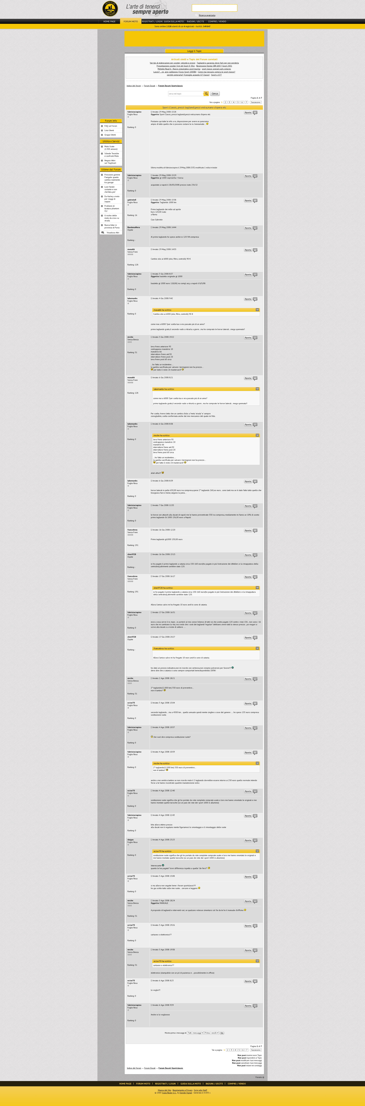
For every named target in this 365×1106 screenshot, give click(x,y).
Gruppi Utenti (110, 134)
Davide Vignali (186, 1092)
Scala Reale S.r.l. (169, 1092)
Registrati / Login (152, 21)
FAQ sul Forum (111, 126)
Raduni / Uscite (195, 21)
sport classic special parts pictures (216, 69)
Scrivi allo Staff (200, 1090)
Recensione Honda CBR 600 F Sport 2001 (214, 66)
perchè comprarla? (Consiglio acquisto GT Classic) (188, 75)
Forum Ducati (149, 85)
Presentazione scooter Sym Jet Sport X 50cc (176, 66)
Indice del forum (134, 85)
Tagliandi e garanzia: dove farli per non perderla (218, 63)
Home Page (109, 21)
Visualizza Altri (113, 232)
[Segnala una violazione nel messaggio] (255, 113)
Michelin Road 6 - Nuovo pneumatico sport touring (179, 69)
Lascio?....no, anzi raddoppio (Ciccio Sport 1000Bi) (174, 72)
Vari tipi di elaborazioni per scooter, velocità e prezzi (172, 63)
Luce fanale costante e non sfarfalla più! (111, 189)
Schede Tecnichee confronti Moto (112, 154)
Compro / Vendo (217, 21)
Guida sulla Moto (174, 21)
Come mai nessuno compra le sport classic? (216, 72)
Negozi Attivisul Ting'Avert (110, 161)
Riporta (248, 112)
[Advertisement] (194, 38)
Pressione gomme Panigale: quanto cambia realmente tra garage (112, 178)
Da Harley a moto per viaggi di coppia (112, 199)
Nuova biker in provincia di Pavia (112, 226)
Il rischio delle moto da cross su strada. (112, 218)
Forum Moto (131, 21)
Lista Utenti (109, 130)
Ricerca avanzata (207, 15)
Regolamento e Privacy (182, 1090)
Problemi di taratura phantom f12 (112, 208)
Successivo (255, 102)
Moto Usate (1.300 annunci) (111, 147)
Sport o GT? (216, 75)
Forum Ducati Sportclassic (170, 85)
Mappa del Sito (164, 1090)
